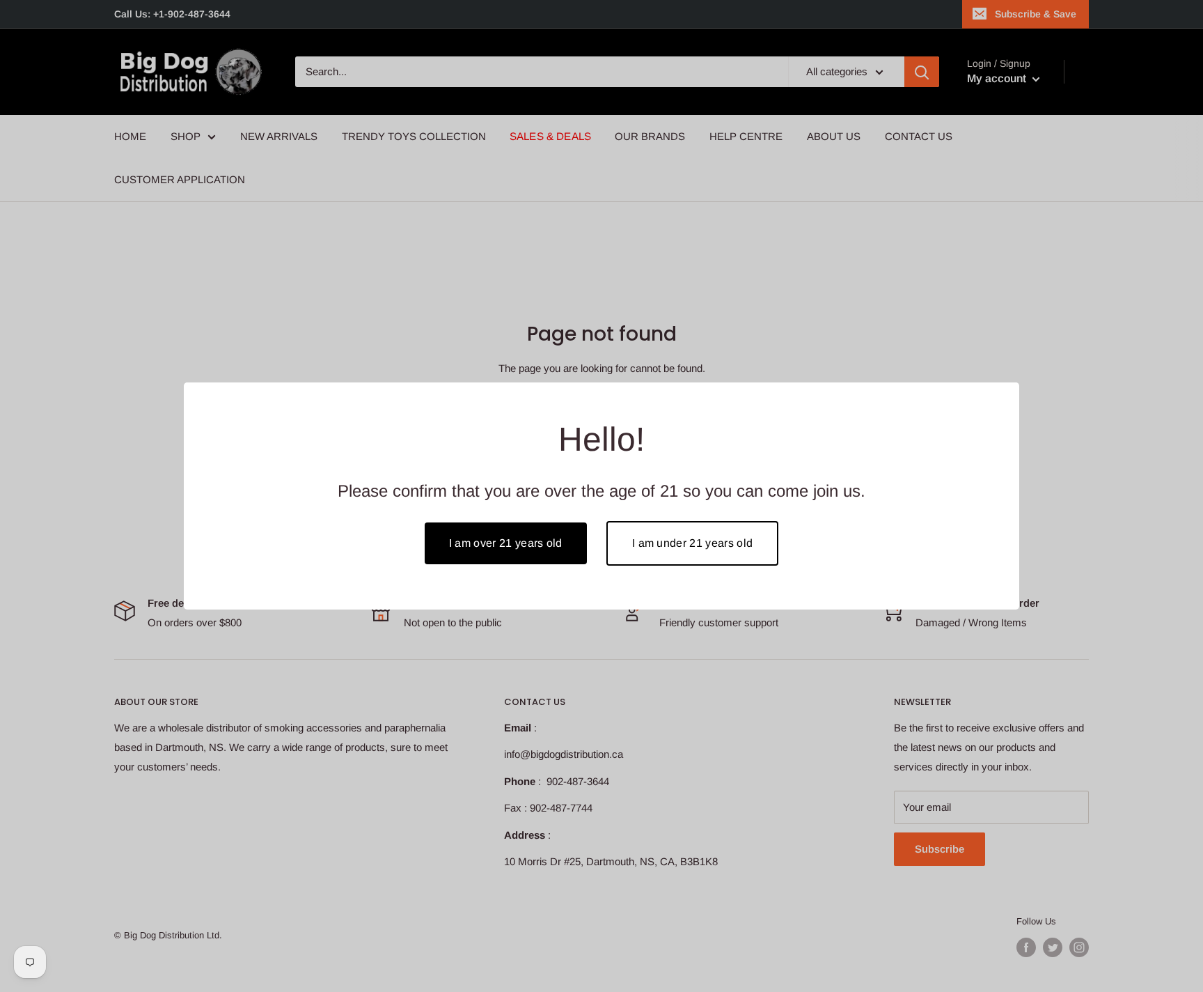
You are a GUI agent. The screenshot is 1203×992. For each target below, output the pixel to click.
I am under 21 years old (692, 543)
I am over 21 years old (506, 543)
